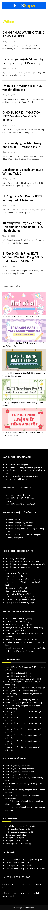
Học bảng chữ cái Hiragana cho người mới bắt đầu (25, 564)
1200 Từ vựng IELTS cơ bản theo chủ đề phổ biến (25, 688)
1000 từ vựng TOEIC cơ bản (16, 774)
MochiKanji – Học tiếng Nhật (16, 558)
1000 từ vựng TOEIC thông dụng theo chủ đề (23, 699)
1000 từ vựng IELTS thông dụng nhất (20, 768)
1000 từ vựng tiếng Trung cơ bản (18, 630)
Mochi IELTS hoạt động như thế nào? (20, 504)
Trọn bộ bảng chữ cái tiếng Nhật (18, 594)
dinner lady (35, 893)
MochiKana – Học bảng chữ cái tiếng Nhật (22, 561)
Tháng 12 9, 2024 (8, 152)
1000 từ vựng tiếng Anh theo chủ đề (19, 771)
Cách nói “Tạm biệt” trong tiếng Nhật (20, 600)
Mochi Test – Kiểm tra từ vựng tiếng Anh (21, 476)
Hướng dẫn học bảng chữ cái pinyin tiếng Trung (24, 627)
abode (31, 884)
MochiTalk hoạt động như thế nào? (22, 523)
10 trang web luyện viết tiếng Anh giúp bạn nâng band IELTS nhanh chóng (22, 227)
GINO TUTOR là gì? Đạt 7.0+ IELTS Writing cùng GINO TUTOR (21, 116)
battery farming (22, 884)
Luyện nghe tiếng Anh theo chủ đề (19, 832)
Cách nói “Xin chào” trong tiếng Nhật (19, 597)
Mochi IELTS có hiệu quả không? (18, 673)
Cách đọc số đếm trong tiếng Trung (19, 651)
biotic (37, 884)
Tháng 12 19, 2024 (9, 125)
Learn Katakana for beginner (16, 576)
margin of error (8, 884)
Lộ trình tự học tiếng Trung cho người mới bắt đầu (25, 648)
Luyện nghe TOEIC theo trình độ (18, 844)
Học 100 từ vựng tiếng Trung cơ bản (19, 624)
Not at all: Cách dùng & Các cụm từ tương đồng (21, 316)
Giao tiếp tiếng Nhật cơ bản (16, 591)
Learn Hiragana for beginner (16, 573)
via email (26, 893)
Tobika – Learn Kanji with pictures (18, 862)
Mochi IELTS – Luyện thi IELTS (17, 495)
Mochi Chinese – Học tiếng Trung (18, 618)
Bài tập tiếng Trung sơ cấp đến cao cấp (21, 639)
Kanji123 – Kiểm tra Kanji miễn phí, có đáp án (23, 859)
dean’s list (18, 893)
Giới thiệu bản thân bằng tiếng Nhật (19, 603)
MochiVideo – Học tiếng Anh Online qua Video (23, 467)
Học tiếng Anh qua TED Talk (16, 841)
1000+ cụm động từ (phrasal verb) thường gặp (23, 702)
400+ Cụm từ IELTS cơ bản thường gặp (21, 690)
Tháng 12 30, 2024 (9, 68)
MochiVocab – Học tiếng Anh (16, 464)
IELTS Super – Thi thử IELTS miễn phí (20, 865)
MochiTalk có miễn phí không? (20, 525)
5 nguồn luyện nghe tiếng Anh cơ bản (20, 826)
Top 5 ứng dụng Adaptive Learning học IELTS (23, 679)
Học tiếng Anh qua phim (14, 838)
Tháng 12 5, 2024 (8, 266)
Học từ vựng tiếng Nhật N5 (16, 588)
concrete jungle (8, 896)
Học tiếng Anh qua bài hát (15, 835)
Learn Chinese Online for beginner (18, 621)
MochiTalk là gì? (14, 520)
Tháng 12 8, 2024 (8, 236)
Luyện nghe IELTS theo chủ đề (17, 829)
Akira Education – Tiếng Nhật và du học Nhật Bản (25, 868)
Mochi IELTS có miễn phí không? (18, 676)
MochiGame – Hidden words (16, 479)
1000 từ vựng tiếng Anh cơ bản (17, 765)
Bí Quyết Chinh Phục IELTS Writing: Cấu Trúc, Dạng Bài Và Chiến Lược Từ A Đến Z (22, 257)
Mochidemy (30, 907)
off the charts (7, 893)
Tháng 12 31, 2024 (9, 41)
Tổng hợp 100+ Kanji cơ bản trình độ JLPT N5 (23, 579)
